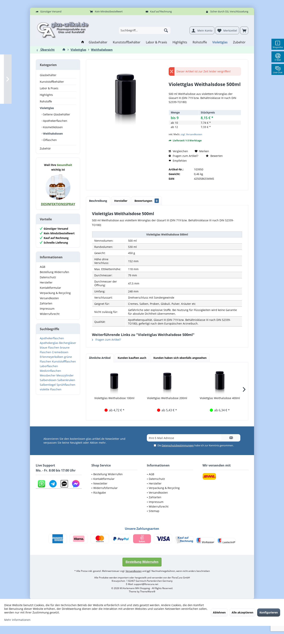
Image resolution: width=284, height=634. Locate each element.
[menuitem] (244, 30)
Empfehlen (179, 160)
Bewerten (216, 156)
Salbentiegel (48, 385)
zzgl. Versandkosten (191, 134)
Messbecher (48, 375)
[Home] (82, 42)
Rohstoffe (46, 101)
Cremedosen (60, 352)
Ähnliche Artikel (100, 358)
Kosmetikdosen (52, 127)
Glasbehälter (48, 75)
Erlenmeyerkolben (51, 357)
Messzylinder (65, 375)
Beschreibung (98, 201)
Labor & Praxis (49, 88)
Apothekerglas (49, 343)
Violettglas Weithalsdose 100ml (114, 398)
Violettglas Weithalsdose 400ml (220, 398)
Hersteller (46, 282)
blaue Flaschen (49, 347)
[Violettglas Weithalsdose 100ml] (114, 380)
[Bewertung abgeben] (205, 89)
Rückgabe (99, 492)
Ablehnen (219, 612)
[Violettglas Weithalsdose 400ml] (219, 380)
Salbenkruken (66, 380)
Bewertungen (145, 201)
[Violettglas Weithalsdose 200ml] (167, 380)
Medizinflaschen (50, 371)
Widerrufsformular (105, 488)
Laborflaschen (49, 366)
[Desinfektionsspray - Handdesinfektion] (58, 187)
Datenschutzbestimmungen (178, 445)
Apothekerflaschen (54, 121)
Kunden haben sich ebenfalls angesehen (180, 358)
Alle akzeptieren (242, 612)
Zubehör (45, 148)
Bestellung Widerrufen (54, 272)
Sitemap (154, 511)
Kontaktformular (50, 288)
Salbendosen (48, 380)
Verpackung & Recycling (55, 293)
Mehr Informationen (17, 620)
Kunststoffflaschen (64, 361)
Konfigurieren (268, 612)
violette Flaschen (50, 389)
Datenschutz (48, 277)
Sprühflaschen (66, 385)
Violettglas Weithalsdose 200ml (167, 398)
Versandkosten (49, 298)
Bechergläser (67, 343)
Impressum (47, 308)
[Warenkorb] (244, 30)
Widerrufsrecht (50, 314)
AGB (42, 267)
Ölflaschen (49, 140)
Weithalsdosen (52, 133)
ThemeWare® (147, 591)
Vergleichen (180, 151)
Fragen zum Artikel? (185, 156)
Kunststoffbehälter (52, 81)
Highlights (46, 95)
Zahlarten (46, 303)
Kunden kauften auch (132, 358)
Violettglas (47, 108)
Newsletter (100, 483)
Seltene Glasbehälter (56, 114)
